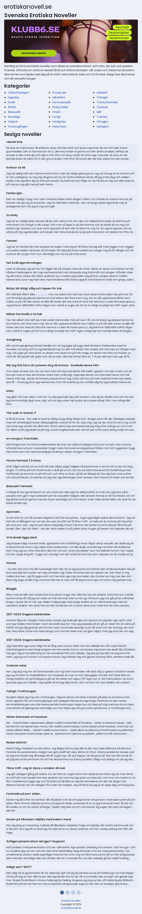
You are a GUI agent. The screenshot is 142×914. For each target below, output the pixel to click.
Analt (11, 102)
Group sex (59, 93)
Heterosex (59, 126)
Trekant (102, 117)
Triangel (102, 97)
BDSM (12, 107)
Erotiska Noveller (71, 900)
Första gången (18, 126)
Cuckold (102, 107)
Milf (99, 112)
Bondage (14, 117)
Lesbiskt (102, 93)
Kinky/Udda (60, 107)
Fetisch (13, 122)
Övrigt (56, 117)
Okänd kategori (18, 93)
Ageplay (13, 97)
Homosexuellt (61, 102)
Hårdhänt (58, 97)
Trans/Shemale (107, 102)
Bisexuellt (14, 112)
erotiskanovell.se (71, 908)
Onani (56, 112)
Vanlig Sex (59, 122)
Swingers (103, 126)
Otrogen (102, 122)
